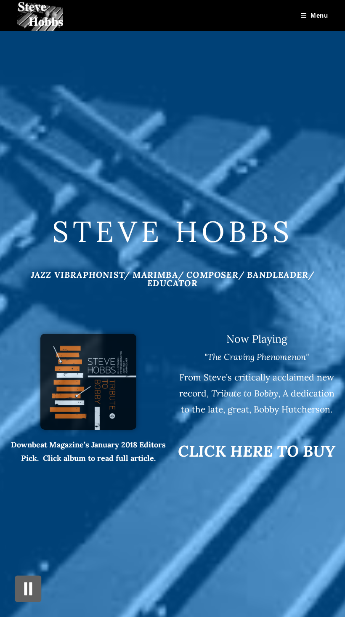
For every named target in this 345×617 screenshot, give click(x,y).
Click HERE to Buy (256, 451)
